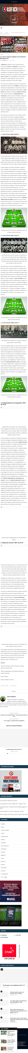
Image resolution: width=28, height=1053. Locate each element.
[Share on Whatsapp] (15, 691)
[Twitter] (13, 1)
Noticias (3, 864)
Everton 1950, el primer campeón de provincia (11, 1041)
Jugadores (3, 855)
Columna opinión (5, 830)
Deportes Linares (4, 685)
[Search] (26, 28)
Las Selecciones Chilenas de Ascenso (8, 800)
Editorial (3, 839)
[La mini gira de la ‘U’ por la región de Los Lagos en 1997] (14, 738)
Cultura (2, 833)
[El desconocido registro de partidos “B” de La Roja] (4, 994)
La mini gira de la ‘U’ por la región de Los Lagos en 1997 (13, 803)
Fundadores (4, 849)
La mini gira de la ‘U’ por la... (14, 749)
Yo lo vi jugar (4, 877)
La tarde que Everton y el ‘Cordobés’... (10, 1048)
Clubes (6, 32)
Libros (2, 858)
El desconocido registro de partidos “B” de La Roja (17, 992)
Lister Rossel (13, 685)
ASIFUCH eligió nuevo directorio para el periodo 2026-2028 (13, 814)
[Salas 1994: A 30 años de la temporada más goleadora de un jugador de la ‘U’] (4, 1012)
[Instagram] (17, 1031)
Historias (3, 852)
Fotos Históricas (5, 846)
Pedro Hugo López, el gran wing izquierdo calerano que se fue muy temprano (19, 1019)
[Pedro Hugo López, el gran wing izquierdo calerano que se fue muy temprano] (4, 1020)
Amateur (3, 824)
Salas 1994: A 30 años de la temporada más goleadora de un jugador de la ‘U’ (18, 1011)
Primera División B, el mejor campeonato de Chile (12, 811)
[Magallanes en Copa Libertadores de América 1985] (4, 1033)
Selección (3, 870)
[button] (1, 741)
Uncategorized (4, 874)
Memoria (3, 861)
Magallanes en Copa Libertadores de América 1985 (11, 1033)
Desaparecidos (4, 836)
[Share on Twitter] (13, 691)
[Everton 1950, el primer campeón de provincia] (4, 1041)
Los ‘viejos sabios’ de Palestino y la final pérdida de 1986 (18, 1001)
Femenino (3, 842)
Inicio (1, 32)
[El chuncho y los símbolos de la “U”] (14, 978)
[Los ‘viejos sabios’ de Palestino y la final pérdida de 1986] (4, 1003)
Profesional (3, 867)
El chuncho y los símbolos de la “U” (14, 985)
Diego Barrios (4, 60)
